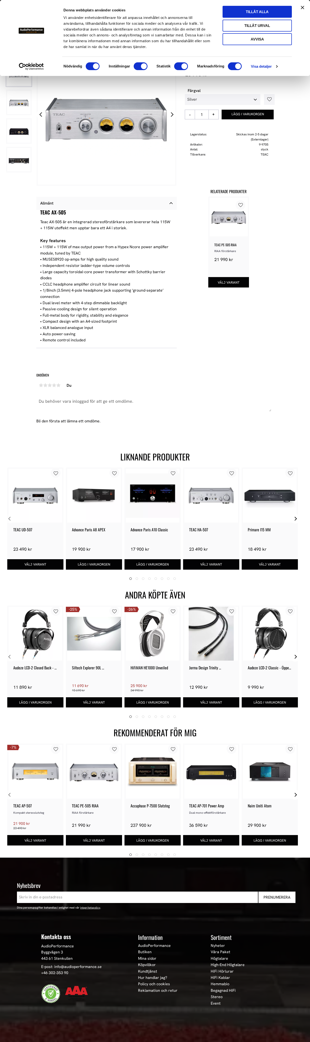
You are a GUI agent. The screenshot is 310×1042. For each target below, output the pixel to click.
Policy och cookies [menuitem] (154, 984)
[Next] (171, 115)
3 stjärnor (49, 385)
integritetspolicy (90, 907)
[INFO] (228, 282)
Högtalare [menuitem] (219, 958)
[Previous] (41, 115)
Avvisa (257, 39)
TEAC (264, 154)
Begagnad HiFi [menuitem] (223, 990)
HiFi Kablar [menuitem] (220, 978)
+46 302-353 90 (54, 972)
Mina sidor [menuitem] (147, 958)
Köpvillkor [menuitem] (147, 965)
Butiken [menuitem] (145, 952)
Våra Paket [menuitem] (220, 952)
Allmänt (47, 203)
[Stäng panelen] (302, 7)
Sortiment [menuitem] (221, 937)
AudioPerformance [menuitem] (154, 946)
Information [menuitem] (150, 937)
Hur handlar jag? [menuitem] (152, 978)
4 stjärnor (54, 385)
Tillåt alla (257, 12)
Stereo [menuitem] (217, 997)
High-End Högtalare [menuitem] (228, 965)
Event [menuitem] (216, 1003)
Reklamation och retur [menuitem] (158, 990)
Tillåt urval (257, 26)
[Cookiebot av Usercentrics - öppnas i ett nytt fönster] (31, 66)
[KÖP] (248, 114)
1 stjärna (41, 385)
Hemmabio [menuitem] (220, 984)
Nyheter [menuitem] (218, 946)
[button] (267, 99)
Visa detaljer (261, 66)
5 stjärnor (58, 385)
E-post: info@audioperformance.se (71, 966)
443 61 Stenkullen (57, 958)
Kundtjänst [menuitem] (147, 971)
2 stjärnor (45, 385)
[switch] (140, 66)
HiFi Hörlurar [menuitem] (222, 971)
